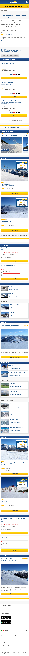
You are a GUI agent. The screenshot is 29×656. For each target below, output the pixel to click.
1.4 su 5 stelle (10, 34)
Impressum (4, 639)
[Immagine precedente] (2, 144)
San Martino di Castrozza (8, 265)
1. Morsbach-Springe (8, 63)
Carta (3, 55)
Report (14, 261)
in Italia (13, 185)
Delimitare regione (13, 55)
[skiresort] (14, 2)
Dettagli (14, 77)
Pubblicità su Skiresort (7, 645)
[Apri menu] (2, 2)
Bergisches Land (8, 65)
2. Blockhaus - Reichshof (9, 101)
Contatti (3, 635)
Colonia (2, 65)
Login (16, 639)
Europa (2, 83)
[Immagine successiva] (27, 144)
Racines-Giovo (5, 248)
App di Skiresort (5, 613)
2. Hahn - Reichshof (7, 82)
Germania (6, 83)
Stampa (3, 642)
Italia (2, 249)
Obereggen (4, 537)
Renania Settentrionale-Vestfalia (14, 83)
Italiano (6, 630)
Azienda (17, 635)
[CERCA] (27, 2)
